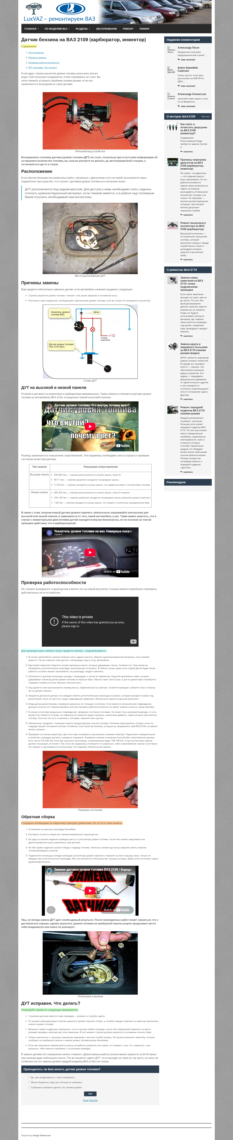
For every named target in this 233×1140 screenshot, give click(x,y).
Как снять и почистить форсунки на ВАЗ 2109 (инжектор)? (193, 128)
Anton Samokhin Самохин (188, 69)
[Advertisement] (132, 68)
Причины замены (37, 57)
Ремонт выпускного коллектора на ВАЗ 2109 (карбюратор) (193, 226)
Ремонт (128, 28)
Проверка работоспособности (43, 62)
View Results (90, 1100)
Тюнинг (144, 28)
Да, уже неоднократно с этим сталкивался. (53, 1077)
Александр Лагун (188, 47)
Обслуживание (106, 28)
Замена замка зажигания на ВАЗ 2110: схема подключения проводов (191, 284)
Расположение (36, 52)
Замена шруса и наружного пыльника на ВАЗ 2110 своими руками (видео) (193, 348)
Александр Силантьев (192, 94)
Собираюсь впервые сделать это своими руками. (56, 1087)
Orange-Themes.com (42, 1135)
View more (205, 116)
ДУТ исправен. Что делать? (42, 67)
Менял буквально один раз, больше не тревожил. (57, 1082)
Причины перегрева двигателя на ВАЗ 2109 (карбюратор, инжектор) (193, 164)
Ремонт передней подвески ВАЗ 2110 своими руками (192, 410)
